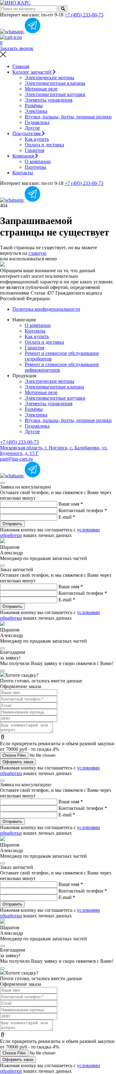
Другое (32, 128)
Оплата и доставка (44, 144)
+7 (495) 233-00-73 (84, 14)
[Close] (2, 483)
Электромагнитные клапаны (55, 83)
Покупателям (27, 133)
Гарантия (34, 150)
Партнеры (35, 167)
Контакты (22, 172)
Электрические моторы (49, 77)
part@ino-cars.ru (16, 458)
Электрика (36, 111)
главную (37, 253)
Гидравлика (37, 122)
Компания (23, 155)
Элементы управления (48, 100)
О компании (38, 161)
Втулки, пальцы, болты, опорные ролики (68, 116)
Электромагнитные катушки (55, 94)
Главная (20, 66)
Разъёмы (34, 105)
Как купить (37, 139)
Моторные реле (41, 88)
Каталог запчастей (32, 72)
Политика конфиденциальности (46, 309)
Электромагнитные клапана (54, 386)
